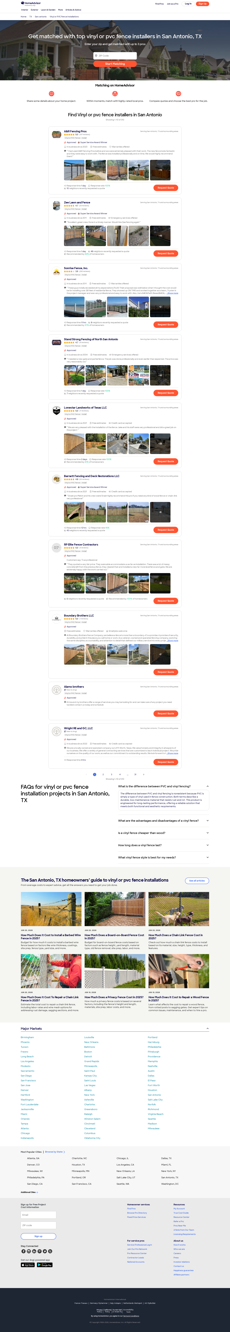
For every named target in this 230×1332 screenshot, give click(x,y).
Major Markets (31, 1029)
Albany (88, 1090)
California (107, 1311)
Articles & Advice (73, 10)
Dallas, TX (166, 1158)
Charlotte (89, 1104)
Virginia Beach (155, 1114)
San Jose (25, 1085)
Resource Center (181, 1217)
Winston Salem (92, 1119)
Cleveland (89, 1128)
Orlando (25, 1119)
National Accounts (135, 1262)
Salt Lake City (155, 1099)
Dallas (151, 1075)
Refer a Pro (179, 1221)
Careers (177, 1253)
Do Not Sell (117, 1311)
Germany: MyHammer (99, 1303)
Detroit (88, 1056)
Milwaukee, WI (35, 1171)
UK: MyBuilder (150, 1303)
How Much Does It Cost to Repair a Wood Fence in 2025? (179, 999)
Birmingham (27, 1037)
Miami (24, 1114)
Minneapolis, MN (80, 1171)
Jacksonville (27, 1109)
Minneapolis (90, 1066)
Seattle (152, 1119)
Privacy (99, 1311)
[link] (115, 134)
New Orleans (91, 1042)
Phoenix (25, 1042)
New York (89, 1095)
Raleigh (88, 1114)
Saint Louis (90, 1080)
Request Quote (166, 187)
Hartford (25, 1095)
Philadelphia (154, 1047)
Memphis (153, 1061)
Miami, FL (166, 1164)
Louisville (89, 1037)
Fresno (24, 1051)
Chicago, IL (123, 1158)
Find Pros (131, 1208)
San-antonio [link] (41, 16)
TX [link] (30, 16)
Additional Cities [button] (28, 1192)
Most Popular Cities (31, 1152)
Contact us (179, 1266)
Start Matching (115, 64)
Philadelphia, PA (35, 1177)
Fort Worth (154, 1085)
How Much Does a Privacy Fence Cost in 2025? (114, 997)
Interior (24, 10)
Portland (152, 1037)
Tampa (24, 1123)
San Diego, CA (35, 1184)
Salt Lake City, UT (126, 1177)
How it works (180, 1245)
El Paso (152, 1080)
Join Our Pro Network (137, 1249)
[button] (74, 170)
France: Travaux (81, 1303)
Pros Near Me (180, 1225)
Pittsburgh (153, 1051)
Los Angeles (27, 1061)
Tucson (24, 1047)
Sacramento (27, 1071)
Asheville (89, 1099)
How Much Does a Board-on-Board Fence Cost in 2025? (114, 937)
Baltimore (89, 1047)
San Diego (26, 1075)
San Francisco (28, 1080)
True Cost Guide (181, 1213)
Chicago (25, 1133)
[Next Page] (143, 774)
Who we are (179, 1249)
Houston (152, 1090)
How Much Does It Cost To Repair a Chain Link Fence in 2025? (50, 999)
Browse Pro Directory (137, 1213)
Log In (188, 3)
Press (176, 1257)
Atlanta (25, 1128)
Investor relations (182, 1262)
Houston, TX (78, 1164)
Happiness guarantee (184, 1270)
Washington (27, 1099)
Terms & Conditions (131, 1316)
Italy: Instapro (115, 1303)
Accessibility (128, 1311)
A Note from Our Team (184, 1230)
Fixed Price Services (136, 1217)
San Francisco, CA (81, 1184)
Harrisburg (153, 1042)
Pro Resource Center (137, 1253)
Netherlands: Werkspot (132, 1303)
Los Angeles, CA (125, 1164)
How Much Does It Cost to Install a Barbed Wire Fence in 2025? (51, 937)
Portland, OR (79, 1177)
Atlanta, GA (33, 1158)
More (60, 10)
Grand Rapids (91, 1061)
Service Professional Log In (139, 1245)
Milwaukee (153, 1128)
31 (135, 774)
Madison (152, 1123)
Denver (25, 1090)
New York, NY (168, 1171)
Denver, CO (33, 1164)
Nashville (152, 1066)
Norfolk (152, 1104)
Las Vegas (89, 1085)
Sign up (38, 1236)
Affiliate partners (181, 1275)
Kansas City (90, 1075)
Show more (173, 293)
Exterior (34, 10)
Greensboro (90, 1109)
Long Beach (27, 1056)
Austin (151, 1071)
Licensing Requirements (185, 1234)
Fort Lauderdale (29, 1104)
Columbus (89, 1133)
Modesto (25, 1066)
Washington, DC (170, 1184)
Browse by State (54, 1151)
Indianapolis (27, 1138)
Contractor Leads (135, 1257)
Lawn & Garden (48, 10)
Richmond (153, 1109)
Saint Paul (89, 1071)
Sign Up (203, 3)
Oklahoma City (92, 1138)
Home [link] (23, 16)
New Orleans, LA (126, 1171)
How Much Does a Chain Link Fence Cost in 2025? (176, 937)
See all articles (197, 880)
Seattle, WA (123, 1184)
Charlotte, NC (79, 1158)
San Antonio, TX (169, 1177)
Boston (88, 1051)
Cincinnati (89, 1123)
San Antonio (154, 1095)
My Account (179, 1208)
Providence (154, 1056)
